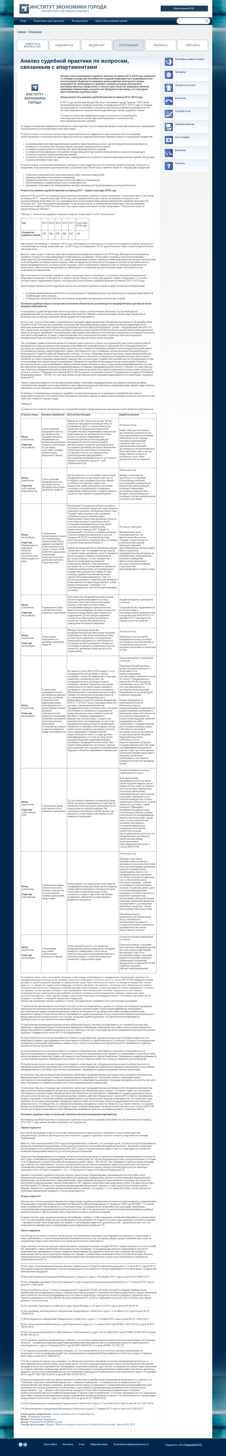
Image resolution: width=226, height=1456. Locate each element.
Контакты (161, 45)
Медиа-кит (97, 45)
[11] (105, 1188)
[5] (142, 1109)
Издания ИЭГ (64, 45)
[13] (102, 1225)
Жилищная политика (39, 1416)
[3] (90, 388)
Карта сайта (50, 1444)
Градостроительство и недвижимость (73, 1414)
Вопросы (180, 163)
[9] (132, 1183)
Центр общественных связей (111, 21)
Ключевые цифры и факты (189, 59)
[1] (123, 367)
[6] (105, 1162)
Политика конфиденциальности (131, 1444)
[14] (45, 1259)
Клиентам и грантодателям (49, 21)
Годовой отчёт (183, 111)
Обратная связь (99, 1444)
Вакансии (180, 150)
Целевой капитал (184, 124)
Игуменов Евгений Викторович (46, 1422)
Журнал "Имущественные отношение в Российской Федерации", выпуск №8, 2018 (91, 1424)
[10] (39, 1185)
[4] (116, 1103)
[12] (94, 1220)
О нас (23, 21)
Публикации (35, 32)
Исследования (80, 21)
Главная (21, 32)
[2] (32, 377)
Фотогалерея (182, 137)
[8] (79, 1183)
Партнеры (192, 45)
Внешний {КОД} (193, 1444)
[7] (123, 1169)
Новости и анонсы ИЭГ (32, 45)
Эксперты (180, 72)
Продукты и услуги (185, 85)
